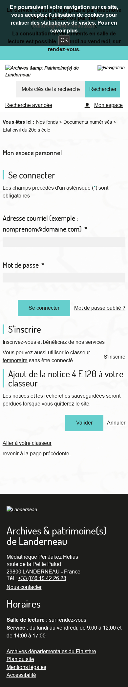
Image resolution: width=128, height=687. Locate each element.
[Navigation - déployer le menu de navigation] (111, 68)
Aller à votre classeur (27, 443)
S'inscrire (114, 357)
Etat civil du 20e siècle (26, 130)
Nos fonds (47, 122)
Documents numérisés (87, 122)
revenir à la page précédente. (37, 453)
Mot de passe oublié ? (99, 308)
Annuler (116, 423)
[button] (64, 40)
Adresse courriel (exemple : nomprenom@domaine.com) (45, 224)
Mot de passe (24, 265)
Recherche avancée (28, 105)
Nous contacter (24, 587)
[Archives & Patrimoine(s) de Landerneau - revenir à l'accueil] (55, 73)
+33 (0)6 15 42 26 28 (42, 578)
